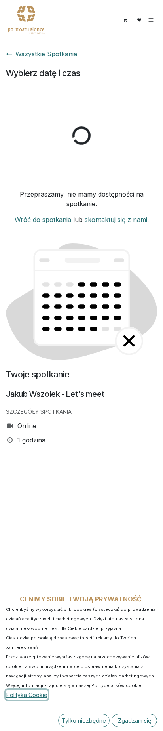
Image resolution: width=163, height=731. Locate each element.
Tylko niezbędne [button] (84, 720)
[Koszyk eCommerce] (125, 19)
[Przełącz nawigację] (151, 19)
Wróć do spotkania (43, 220)
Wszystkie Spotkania (46, 54)
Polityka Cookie (26, 694)
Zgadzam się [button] (134, 720)
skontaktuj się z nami (116, 220)
